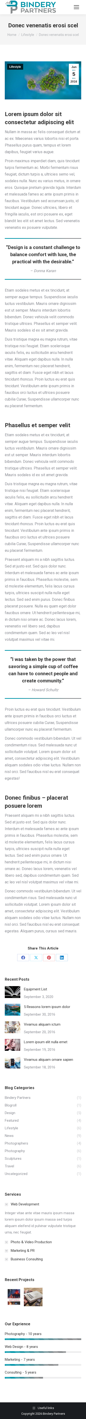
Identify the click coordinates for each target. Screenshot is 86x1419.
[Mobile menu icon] (76, 7)
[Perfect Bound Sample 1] (33, 1297)
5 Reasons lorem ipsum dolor (47, 1007)
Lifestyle (15, 67)
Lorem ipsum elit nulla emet (45, 1042)
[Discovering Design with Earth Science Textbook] (14, 1297)
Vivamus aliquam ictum (42, 1024)
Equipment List (35, 989)
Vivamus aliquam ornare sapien (48, 1059)
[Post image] (12, 992)
